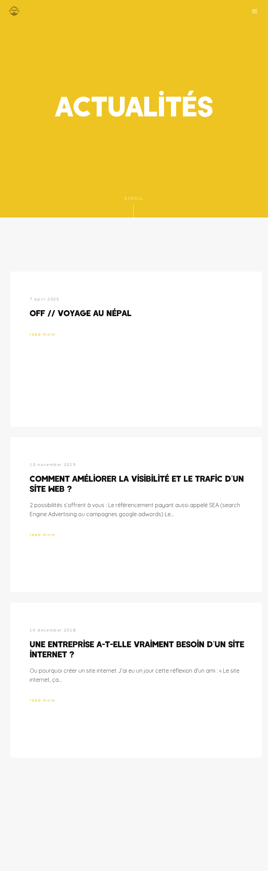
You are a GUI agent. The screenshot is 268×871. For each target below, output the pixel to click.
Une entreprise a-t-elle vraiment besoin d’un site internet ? (137, 649)
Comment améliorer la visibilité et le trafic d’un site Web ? (137, 483)
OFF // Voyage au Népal (81, 313)
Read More (42, 334)
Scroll (134, 198)
